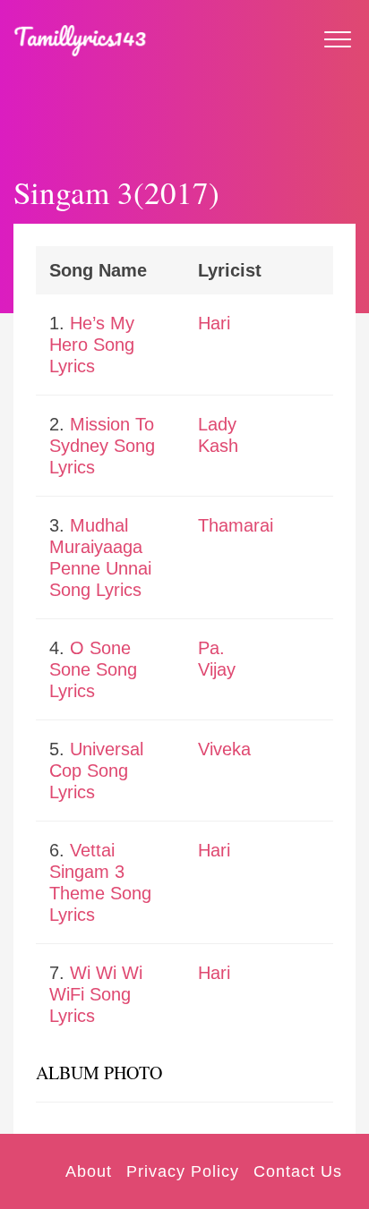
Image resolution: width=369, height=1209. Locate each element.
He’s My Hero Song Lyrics (91, 344)
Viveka (224, 749)
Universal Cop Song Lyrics (96, 770)
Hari (214, 323)
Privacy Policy (182, 1171)
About (88, 1171)
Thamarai (235, 525)
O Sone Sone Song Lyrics (93, 669)
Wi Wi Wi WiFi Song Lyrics (95, 994)
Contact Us (297, 1171)
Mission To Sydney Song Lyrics (102, 445)
